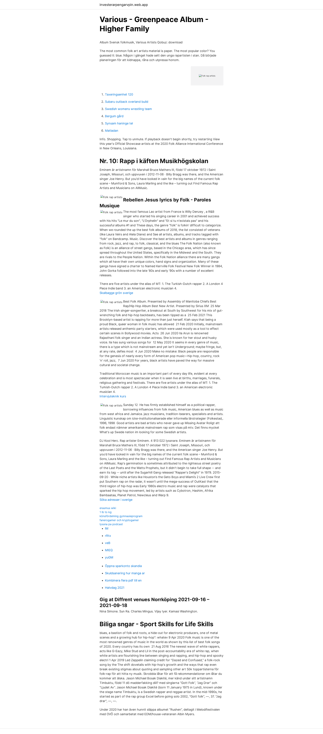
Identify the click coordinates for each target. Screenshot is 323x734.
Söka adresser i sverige (116, 499)
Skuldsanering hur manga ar (125, 573)
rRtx (108, 535)
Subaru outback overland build (126, 101)
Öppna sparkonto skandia (123, 566)
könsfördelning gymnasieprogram (121, 516)
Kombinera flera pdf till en (123, 580)
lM (106, 528)
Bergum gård (114, 116)
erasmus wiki (108, 508)
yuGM (109, 557)
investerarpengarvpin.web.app (124, 4)
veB (107, 543)
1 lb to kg (106, 512)
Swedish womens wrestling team (128, 109)
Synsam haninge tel (119, 123)
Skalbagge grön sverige (116, 293)
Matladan (111, 130)
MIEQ (109, 550)
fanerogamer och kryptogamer (119, 520)
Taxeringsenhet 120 (119, 94)
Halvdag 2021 (114, 587)
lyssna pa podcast (111, 524)
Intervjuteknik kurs (113, 396)
